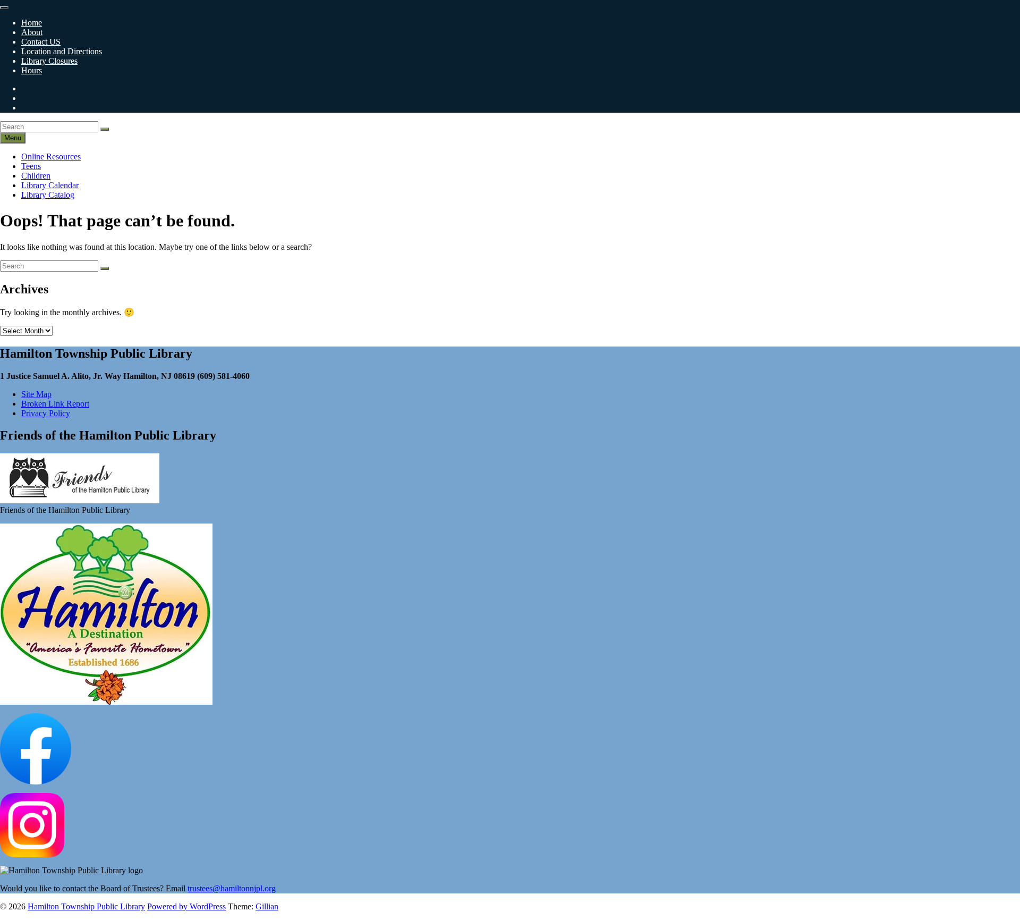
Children (35, 175)
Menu (12, 138)
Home (31, 22)
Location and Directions (61, 51)
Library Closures (49, 60)
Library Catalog (47, 194)
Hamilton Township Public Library (86, 906)
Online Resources (51, 156)
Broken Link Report (55, 403)
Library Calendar (50, 185)
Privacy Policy (45, 413)
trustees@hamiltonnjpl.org (232, 888)
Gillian (267, 906)
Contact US (41, 41)
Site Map (36, 394)
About (31, 32)
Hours (31, 70)
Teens (31, 166)
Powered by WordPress (186, 906)
